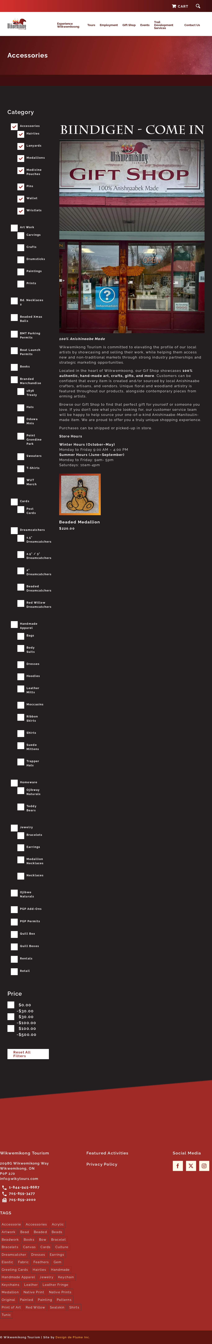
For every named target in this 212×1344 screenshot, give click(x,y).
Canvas (29, 1247)
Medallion (10, 1292)
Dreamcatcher (14, 1255)
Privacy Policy (102, 1164)
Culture (61, 1247)
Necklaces (35, 875)
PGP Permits (30, 921)
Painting (45, 1300)
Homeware (29, 782)
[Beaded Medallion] (80, 494)
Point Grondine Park (34, 439)
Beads (57, 1232)
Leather (31, 1285)
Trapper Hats (33, 763)
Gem (58, 1262)
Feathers (41, 1262)
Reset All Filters (22, 1054)
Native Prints (60, 1292)
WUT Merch (32, 482)
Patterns (64, 1300)
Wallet (32, 198)
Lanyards (34, 145)
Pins (30, 186)
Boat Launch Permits (30, 352)
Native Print (34, 1292)
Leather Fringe (56, 1285)
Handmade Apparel (29, 625)
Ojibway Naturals (34, 792)
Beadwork (10, 1239)
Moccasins (35, 704)
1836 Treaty (32, 392)
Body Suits (31, 649)
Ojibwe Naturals (27, 894)
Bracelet (58, 1239)
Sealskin (57, 1307)
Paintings (34, 271)
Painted (26, 1300)
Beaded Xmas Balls (31, 319)
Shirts (31, 732)
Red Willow (35, 1307)
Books (25, 366)
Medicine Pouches (34, 172)
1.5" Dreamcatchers (39, 539)
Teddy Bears (32, 808)
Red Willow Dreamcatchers (39, 604)
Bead (24, 1232)
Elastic (7, 1262)
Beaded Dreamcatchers (39, 588)
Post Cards (31, 511)
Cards (24, 501)
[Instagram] (204, 1166)
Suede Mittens (33, 747)
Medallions (36, 157)
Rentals (26, 958)
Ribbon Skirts (32, 718)
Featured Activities (107, 1153)
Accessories (30, 126)
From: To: (26, 1008)
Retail (25, 970)
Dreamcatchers (32, 529)
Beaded (40, 1232)
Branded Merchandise (30, 381)
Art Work (27, 227)
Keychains (11, 1285)
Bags (30, 635)
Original (8, 1300)
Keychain (66, 1277)
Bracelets (35, 834)
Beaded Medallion (79, 522)
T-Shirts (33, 468)
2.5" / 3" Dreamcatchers (39, 556)
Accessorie (11, 1224)
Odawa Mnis (32, 421)
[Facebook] (178, 1166)
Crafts (32, 247)
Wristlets (34, 210)
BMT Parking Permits (30, 335)
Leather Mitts (33, 690)
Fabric (23, 1262)
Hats (30, 407)
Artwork (9, 1232)
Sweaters (34, 455)
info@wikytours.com (19, 1179)
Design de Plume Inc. (73, 1337)
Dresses (33, 663)
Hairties (33, 133)
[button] (198, 6)
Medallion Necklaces (35, 861)
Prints (31, 283)
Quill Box (27, 933)
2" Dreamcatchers (39, 572)
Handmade (60, 1270)
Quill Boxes (29, 946)
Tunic (6, 1315)
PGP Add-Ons (31, 908)
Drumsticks (36, 259)
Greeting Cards (15, 1270)
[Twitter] (191, 1166)
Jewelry (26, 827)
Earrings (33, 847)
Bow (43, 1239)
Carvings (34, 234)
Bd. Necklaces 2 (32, 302)
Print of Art (11, 1307)
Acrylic (58, 1224)
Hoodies (33, 676)
